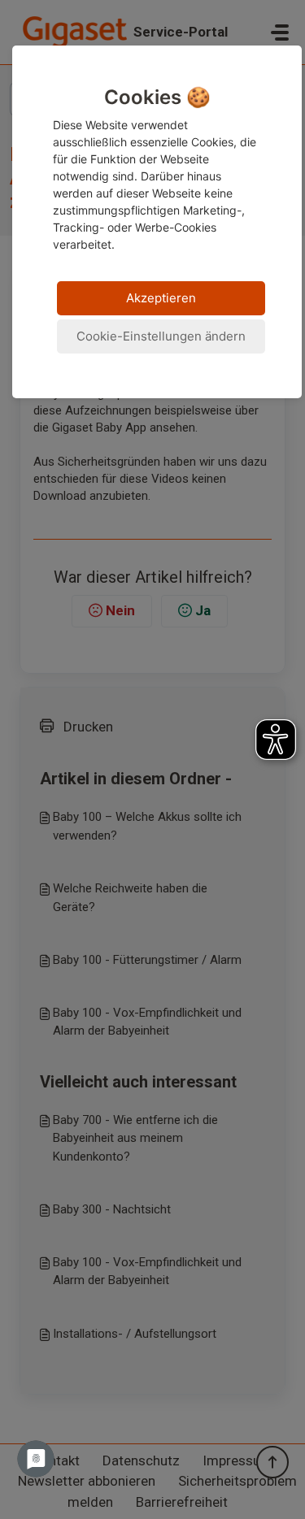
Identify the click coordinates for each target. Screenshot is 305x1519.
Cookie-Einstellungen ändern (161, 336)
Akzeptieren (161, 298)
